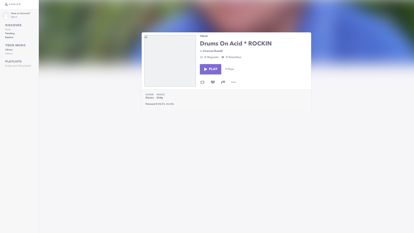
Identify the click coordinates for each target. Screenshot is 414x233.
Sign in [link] (14, 17)
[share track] (223, 82)
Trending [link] (10, 33)
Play (213, 69)
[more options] (233, 82)
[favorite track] (212, 82)
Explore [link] (9, 37)
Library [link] (8, 50)
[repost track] (202, 82)
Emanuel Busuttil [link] (213, 51)
